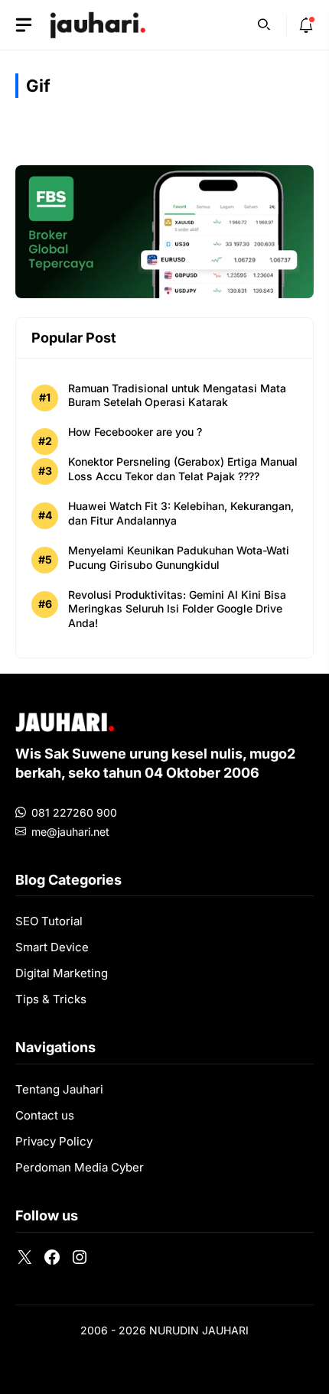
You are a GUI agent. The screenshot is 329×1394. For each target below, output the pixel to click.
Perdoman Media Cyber (79, 1167)
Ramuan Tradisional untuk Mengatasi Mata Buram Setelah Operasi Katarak (177, 395)
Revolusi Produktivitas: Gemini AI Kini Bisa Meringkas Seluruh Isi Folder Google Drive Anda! (177, 609)
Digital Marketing (61, 973)
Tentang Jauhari (59, 1089)
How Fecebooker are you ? (135, 431)
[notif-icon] (306, 25)
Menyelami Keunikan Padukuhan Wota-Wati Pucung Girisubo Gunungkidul (178, 557)
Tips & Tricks (50, 999)
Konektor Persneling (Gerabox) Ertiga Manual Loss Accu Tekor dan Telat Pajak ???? (183, 469)
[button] (264, 23)
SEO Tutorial (49, 921)
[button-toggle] (23, 25)
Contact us (44, 1115)
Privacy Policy (54, 1141)
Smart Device (52, 947)
